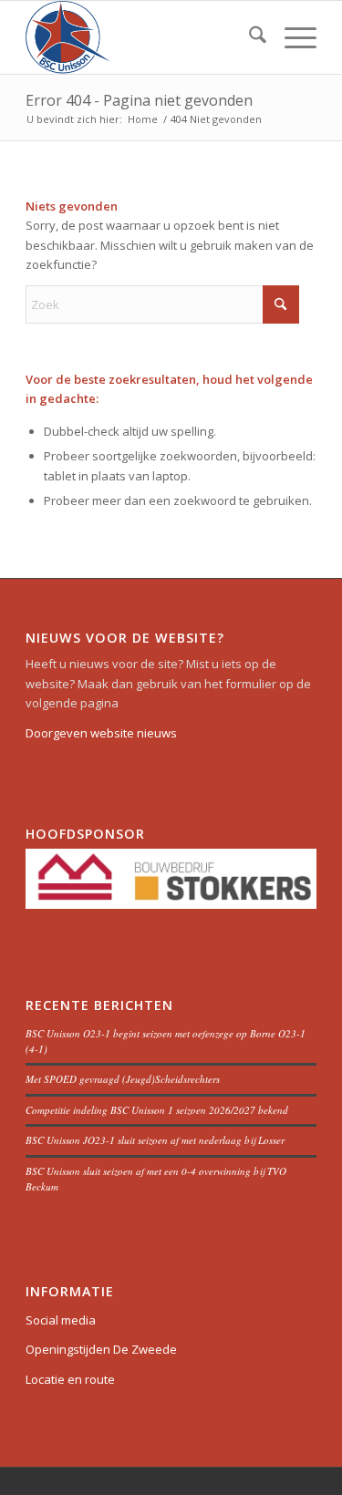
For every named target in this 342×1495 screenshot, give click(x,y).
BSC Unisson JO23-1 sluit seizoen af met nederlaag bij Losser (155, 1140)
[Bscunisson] (142, 37)
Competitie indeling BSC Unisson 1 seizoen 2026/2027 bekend (157, 1110)
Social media (61, 1320)
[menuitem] (248, 37)
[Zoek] (248, 37)
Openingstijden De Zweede (101, 1349)
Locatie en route (70, 1379)
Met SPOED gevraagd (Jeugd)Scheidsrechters (123, 1079)
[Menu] (291, 37)
